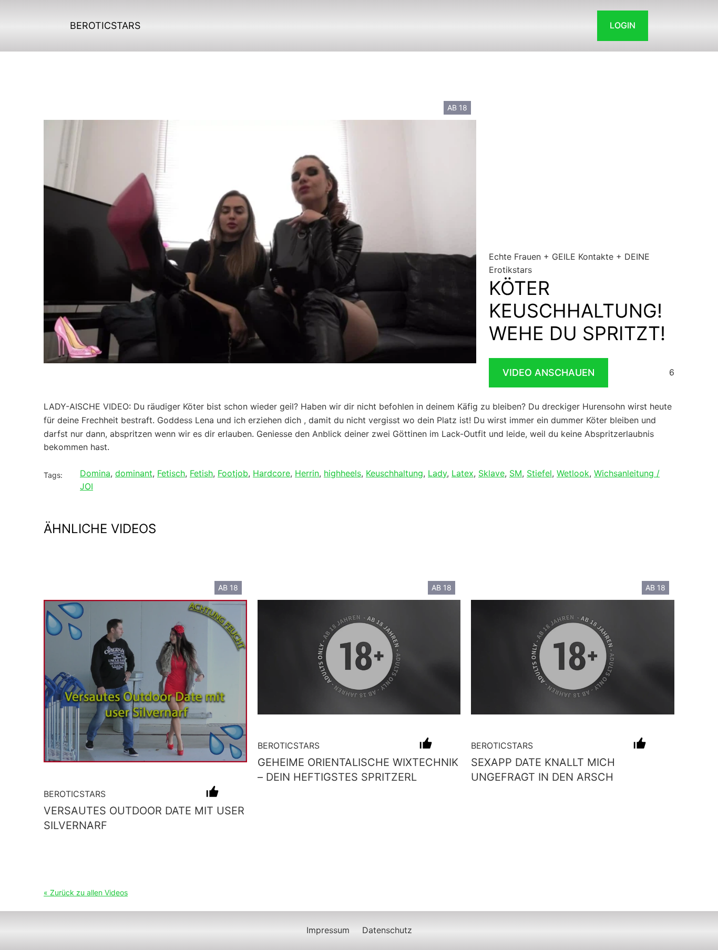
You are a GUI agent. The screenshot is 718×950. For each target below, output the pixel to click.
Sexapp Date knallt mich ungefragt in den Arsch (543, 769)
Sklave (491, 473)
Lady (437, 473)
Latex (463, 473)
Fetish (201, 473)
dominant (133, 473)
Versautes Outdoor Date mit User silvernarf (144, 818)
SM (515, 473)
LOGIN (622, 25)
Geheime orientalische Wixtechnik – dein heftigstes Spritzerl (358, 769)
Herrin (307, 473)
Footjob (233, 473)
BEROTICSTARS (105, 25)
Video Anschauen (548, 372)
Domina (95, 473)
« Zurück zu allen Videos (86, 892)
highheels (342, 473)
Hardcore (271, 473)
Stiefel (539, 473)
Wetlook (573, 473)
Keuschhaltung (394, 473)
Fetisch (171, 473)
